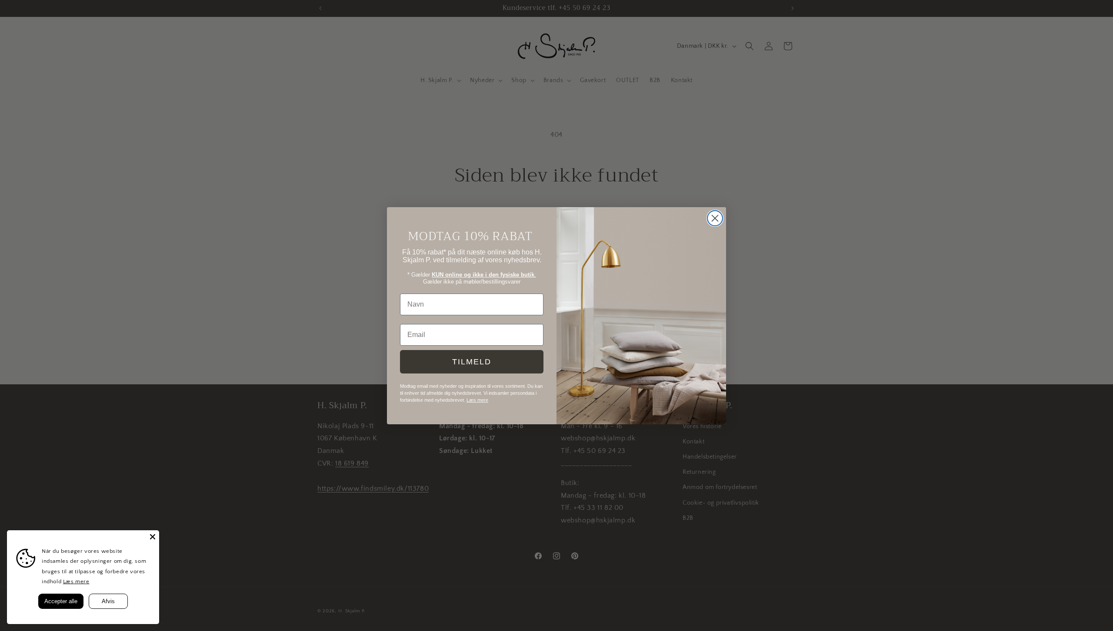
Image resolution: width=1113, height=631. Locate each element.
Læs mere (76, 581)
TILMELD (471, 361)
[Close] (152, 536)
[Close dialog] (715, 218)
